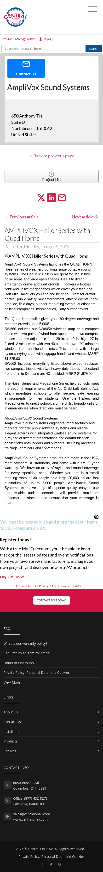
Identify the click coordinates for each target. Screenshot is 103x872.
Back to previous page (53, 155)
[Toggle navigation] (93, 9)
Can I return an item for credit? (27, 653)
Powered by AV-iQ (71, 586)
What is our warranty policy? (25, 643)
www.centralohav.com (30, 819)
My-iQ (47, 39)
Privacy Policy (48, 586)
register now (12, 576)
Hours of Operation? (19, 663)
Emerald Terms (26, 586)
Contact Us (12, 721)
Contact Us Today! (51, 600)
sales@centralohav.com (31, 814)
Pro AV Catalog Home (18, 39)
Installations (13, 731)
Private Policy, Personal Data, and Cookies (37, 672)
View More (12, 682)
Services (10, 751)
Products (10, 741)
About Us (11, 712)
